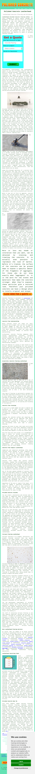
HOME (15, 8)
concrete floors (7, 451)
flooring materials (26, 79)
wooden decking (28, 645)
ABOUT (22, 8)
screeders (20, 648)
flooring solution (26, 728)
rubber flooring (25, 640)
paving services (16, 644)
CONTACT (26, 8)
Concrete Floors (5, 756)
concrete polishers (7, 310)
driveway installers (17, 646)
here (7, 731)
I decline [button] (21, 764)
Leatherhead (27, 298)
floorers (20, 638)
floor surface (22, 122)
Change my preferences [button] (21, 768)
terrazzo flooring (11, 575)
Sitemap (3, 754)
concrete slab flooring (10, 684)
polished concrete (14, 19)
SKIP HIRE (5, 648)
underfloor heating (7, 645)
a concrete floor (25, 186)
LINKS (19, 8)
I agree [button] (21, 761)
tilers (4, 640)
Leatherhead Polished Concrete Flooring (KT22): (16, 16)
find (7, 703)
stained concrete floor (10, 441)
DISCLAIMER (31, 8)
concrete (11, 314)
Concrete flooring (7, 298)
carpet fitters (14, 641)
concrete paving (25, 642)
